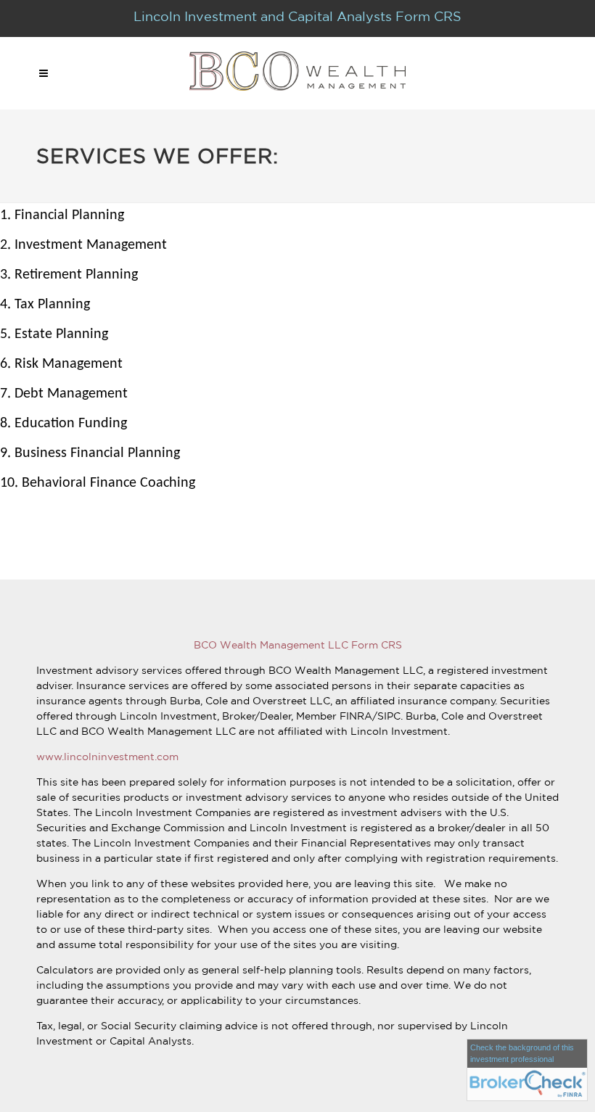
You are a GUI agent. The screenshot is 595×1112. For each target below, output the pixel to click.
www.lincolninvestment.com (107, 756)
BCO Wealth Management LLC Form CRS (298, 645)
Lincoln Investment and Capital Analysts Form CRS (297, 16)
